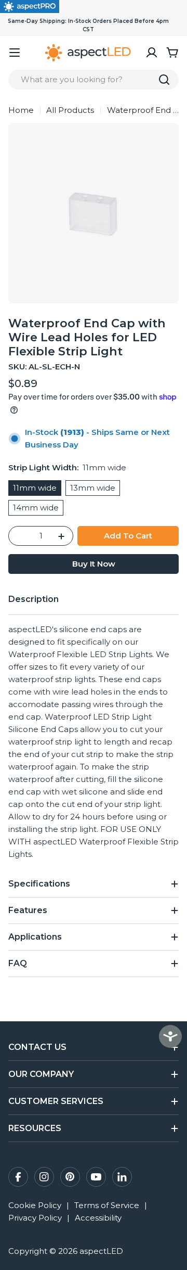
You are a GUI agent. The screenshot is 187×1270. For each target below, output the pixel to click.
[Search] (164, 79)
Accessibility (98, 1218)
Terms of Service (106, 1205)
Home (21, 110)
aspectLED (101, 1251)
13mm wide (92, 488)
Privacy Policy (35, 1218)
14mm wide (36, 507)
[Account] (151, 52)
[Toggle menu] (14, 52)
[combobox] (93, 79)
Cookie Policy (34, 1205)
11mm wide (35, 488)
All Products (70, 110)
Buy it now (93, 564)
